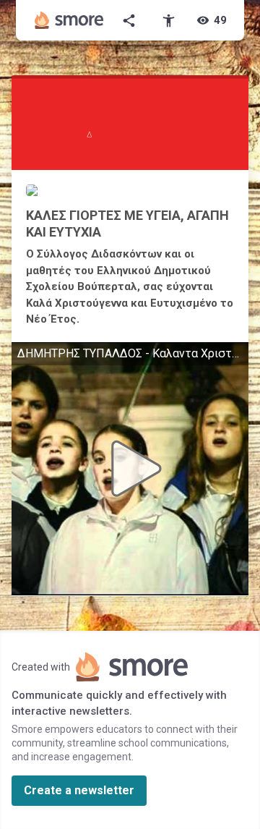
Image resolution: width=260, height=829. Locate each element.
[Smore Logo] (69, 20)
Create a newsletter (79, 790)
